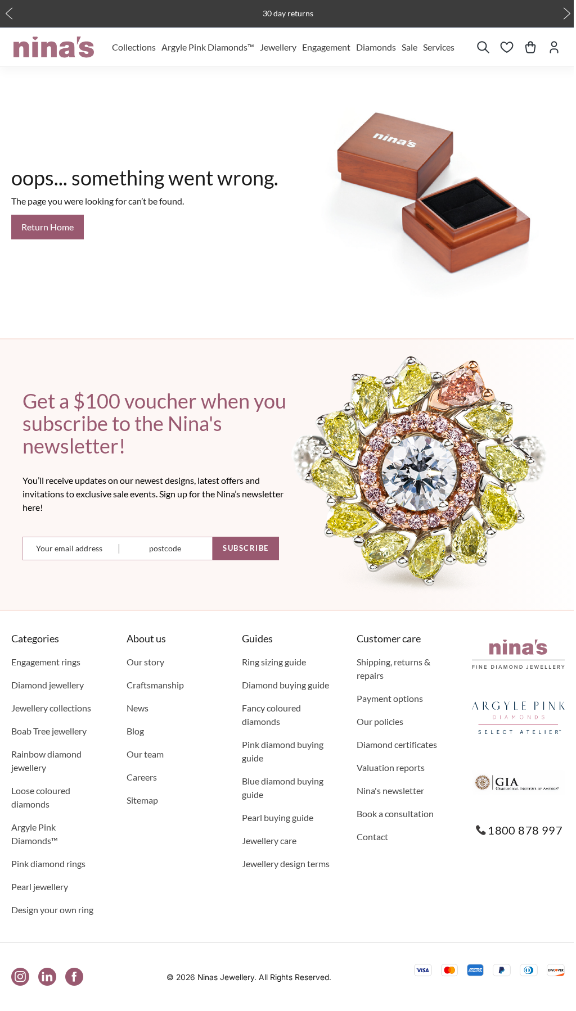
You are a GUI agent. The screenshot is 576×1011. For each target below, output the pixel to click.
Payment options (390, 698)
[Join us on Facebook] (74, 977)
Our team (145, 754)
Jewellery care (269, 840)
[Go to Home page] (54, 47)
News (137, 707)
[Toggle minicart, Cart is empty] (530, 47)
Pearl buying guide (277, 817)
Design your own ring (52, 909)
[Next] (567, 13)
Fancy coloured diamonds (271, 714)
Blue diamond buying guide (282, 788)
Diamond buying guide (285, 684)
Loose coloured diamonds (40, 797)
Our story (145, 661)
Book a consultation (395, 813)
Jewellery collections (51, 707)
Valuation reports (391, 767)
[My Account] (554, 47)
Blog (135, 731)
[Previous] (9, 13)
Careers (142, 777)
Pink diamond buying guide (282, 751)
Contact (372, 836)
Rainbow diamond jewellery (46, 761)
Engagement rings (45, 661)
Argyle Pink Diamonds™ (34, 834)
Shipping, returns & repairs (393, 668)
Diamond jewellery (47, 684)
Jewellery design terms (286, 863)
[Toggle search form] (483, 47)
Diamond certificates (397, 744)
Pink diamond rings (48, 863)
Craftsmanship (155, 684)
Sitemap (142, 800)
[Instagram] (20, 977)
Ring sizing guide (274, 661)
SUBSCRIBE (246, 547)
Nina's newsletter (390, 790)
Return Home (47, 226)
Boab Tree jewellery (49, 731)
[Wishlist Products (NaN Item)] (507, 47)
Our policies (380, 721)
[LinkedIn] (47, 977)
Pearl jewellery (39, 886)
